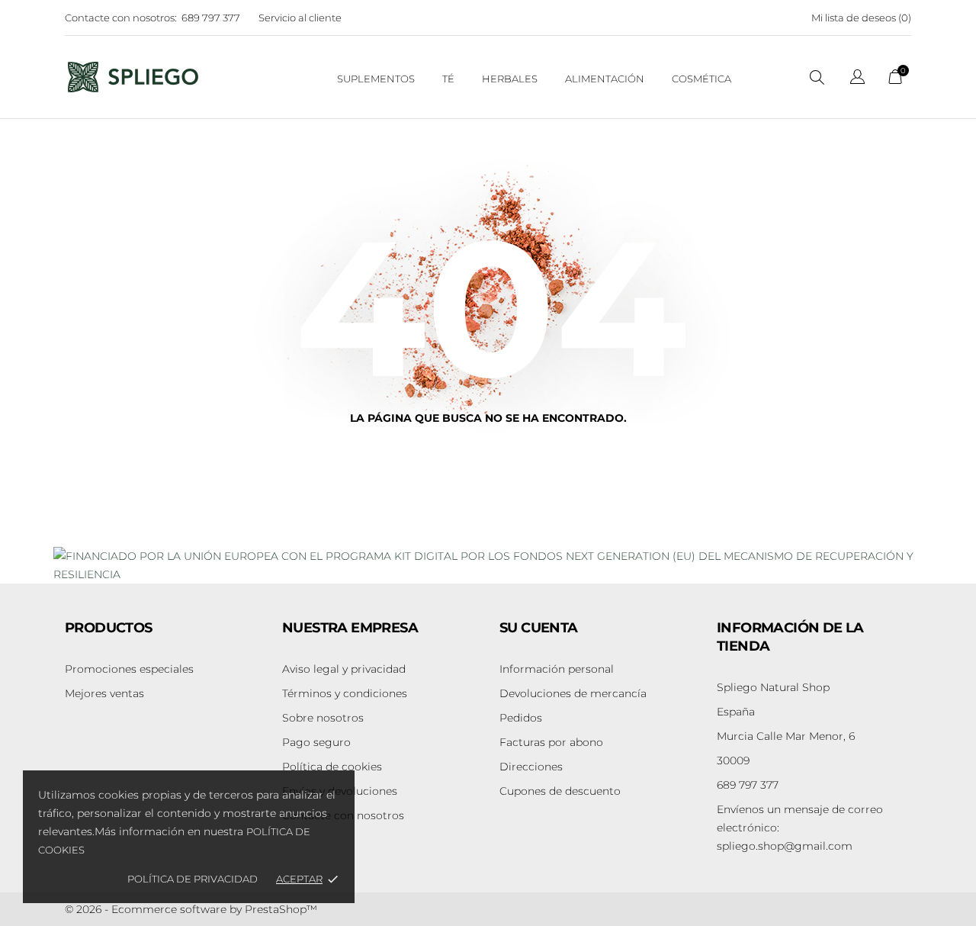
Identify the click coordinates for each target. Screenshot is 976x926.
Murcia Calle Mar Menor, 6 (786, 736)
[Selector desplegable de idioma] (857, 79)
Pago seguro (316, 742)
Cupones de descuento (560, 791)
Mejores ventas (104, 693)
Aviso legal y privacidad (344, 669)
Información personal (556, 669)
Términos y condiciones (344, 693)
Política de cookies (332, 766)
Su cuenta (538, 627)
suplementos (376, 78)
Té (448, 78)
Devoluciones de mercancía (573, 693)
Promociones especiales (129, 669)
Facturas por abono (551, 742)
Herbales (510, 78)
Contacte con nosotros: (121, 17)
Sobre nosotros (323, 718)
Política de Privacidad (192, 879)
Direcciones (531, 766)
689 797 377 (210, 17)
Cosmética (701, 78)
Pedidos (520, 718)
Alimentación (604, 78)
